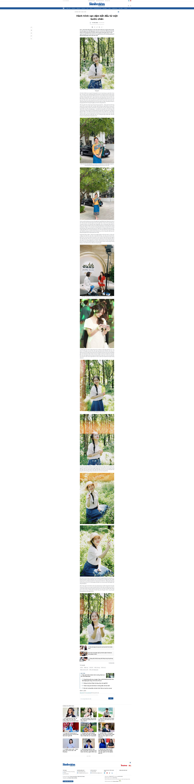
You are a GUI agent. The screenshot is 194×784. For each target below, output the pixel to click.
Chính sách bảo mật (123, 770)
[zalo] (112, 773)
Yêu (87, 8)
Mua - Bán (120, 8)
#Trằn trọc (103, 667)
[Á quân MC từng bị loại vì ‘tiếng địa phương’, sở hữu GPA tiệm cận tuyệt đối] (71, 727)
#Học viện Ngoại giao (94, 669)
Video (109, 8)
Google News (118, 12)
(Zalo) (84, 771)
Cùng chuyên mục (68, 706)
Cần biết (125, 8)
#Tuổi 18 (91, 667)
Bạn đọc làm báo (69, 781)
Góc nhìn (83, 8)
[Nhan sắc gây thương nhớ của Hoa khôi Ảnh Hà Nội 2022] (83, 648)
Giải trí (91, 8)
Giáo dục (78, 8)
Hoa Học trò (107, 0)
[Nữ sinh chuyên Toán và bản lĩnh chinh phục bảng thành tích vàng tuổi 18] (89, 712)
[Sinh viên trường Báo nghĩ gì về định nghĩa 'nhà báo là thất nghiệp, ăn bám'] (83, 653)
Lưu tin (31, 33)
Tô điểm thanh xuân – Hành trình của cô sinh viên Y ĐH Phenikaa (70, 750)
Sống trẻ (73, 8)
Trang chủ (63, 8)
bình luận (102, 27)
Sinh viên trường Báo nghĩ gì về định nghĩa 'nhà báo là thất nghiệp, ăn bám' (100, 653)
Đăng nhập (82, 692)
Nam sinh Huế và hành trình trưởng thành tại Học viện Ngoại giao (93, 675)
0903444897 (94, 771)
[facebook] (128, 1)
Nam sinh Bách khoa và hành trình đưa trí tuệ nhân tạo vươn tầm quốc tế (106, 720)
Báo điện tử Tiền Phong (97, 4)
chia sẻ (92, 27)
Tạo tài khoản (88, 692)
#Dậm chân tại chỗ (84, 669)
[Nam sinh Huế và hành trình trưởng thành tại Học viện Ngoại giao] (110, 675)
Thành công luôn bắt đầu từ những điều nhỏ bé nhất (96, 685)
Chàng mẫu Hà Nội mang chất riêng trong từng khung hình (100, 659)
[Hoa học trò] (130, 766)
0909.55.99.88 (80, 771)
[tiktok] (110, 773)
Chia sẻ (31, 30)
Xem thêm (130, 8)
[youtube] (130, 1)
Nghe (31, 27)
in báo (99, 27)
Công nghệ (104, 8)
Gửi (110, 698)
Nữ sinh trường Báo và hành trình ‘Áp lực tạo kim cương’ (97, 688)
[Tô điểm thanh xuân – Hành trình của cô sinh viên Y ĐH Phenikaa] (71, 743)
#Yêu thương (97, 667)
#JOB (81, 667)
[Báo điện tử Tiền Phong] (124, 766)
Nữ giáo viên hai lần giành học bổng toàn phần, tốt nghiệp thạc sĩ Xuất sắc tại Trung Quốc (88, 734)
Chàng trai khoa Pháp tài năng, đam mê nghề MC (95, 683)
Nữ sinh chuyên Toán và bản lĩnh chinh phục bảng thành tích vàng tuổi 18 (88, 720)
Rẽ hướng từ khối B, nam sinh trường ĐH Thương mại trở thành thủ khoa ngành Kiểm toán (89, 750)
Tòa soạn (65, 770)
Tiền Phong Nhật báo (100, 0)
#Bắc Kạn (86, 667)
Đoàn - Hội (68, 8)
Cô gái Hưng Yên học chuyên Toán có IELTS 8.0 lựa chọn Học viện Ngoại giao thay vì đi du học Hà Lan (98, 680)
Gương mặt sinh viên (97, 8)
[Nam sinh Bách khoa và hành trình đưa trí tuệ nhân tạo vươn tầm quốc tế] (106, 712)
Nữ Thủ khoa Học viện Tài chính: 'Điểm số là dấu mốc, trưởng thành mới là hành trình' (70, 720)
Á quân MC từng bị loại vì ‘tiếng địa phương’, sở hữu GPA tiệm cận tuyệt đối (70, 734)
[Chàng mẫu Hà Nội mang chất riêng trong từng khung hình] (83, 659)
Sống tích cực (114, 8)
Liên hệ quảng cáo (80, 770)
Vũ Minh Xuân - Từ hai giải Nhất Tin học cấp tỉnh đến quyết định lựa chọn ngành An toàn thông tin (106, 735)
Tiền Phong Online (91, 0)
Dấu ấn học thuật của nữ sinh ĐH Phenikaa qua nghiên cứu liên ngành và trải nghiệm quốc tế (105, 751)
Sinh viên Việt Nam (69, 765)
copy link (97, 27)
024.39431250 (66, 773)
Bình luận (31, 36)
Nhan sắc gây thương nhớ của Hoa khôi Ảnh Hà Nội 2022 (100, 647)
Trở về (31, 39)
